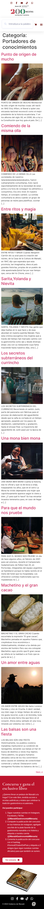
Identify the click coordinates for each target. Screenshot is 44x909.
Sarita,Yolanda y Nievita (16, 281)
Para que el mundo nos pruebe (18, 510)
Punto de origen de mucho (18, 56)
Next (39, 772)
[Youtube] (22, 898)
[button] (41, 25)
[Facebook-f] (17, 898)
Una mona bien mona (20, 438)
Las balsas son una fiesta (18, 731)
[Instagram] (12, 898)
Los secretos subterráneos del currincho (17, 358)
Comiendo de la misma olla (15, 128)
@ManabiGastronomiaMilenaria (22, 819)
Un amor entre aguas (20, 662)
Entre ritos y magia (18, 209)
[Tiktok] (26, 898)
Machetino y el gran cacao (19, 587)
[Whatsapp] (31, 898)
